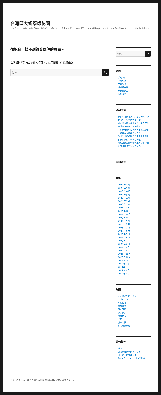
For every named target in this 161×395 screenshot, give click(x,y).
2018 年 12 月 (124, 260)
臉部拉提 (122, 316)
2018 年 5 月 (124, 270)
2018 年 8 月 (124, 267)
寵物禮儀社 (123, 306)
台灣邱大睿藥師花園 (30, 23)
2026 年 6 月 (124, 191)
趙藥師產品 (123, 90)
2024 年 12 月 (124, 250)
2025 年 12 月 (124, 211)
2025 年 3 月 (124, 240)
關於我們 (122, 94)
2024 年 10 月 (124, 257)
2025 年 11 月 (124, 214)
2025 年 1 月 (124, 247)
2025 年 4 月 (124, 237)
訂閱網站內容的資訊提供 (129, 351)
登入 (120, 348)
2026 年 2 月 (124, 204)
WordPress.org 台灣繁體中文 (132, 358)
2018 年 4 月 (124, 273)
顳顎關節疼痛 (124, 325)
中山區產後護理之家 (127, 296)
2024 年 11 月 (124, 254)
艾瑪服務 (122, 80)
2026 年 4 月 (124, 198)
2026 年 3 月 (124, 201)
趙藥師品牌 (123, 87)
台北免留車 (123, 299)
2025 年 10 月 (124, 217)
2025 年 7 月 (124, 227)
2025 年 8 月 (124, 224)
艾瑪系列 (122, 84)
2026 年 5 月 (124, 194)
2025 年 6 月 (124, 230)
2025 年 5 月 (124, 234)
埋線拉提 (122, 302)
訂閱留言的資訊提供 (127, 355)
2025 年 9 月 (124, 221)
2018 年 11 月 (124, 263)
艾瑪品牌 (122, 322)
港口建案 (122, 309)
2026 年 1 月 (124, 207)
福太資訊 (122, 312)
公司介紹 (122, 77)
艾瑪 (120, 319)
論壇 (42, 380)
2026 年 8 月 (124, 184)
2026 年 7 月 (124, 188)
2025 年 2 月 (124, 244)
